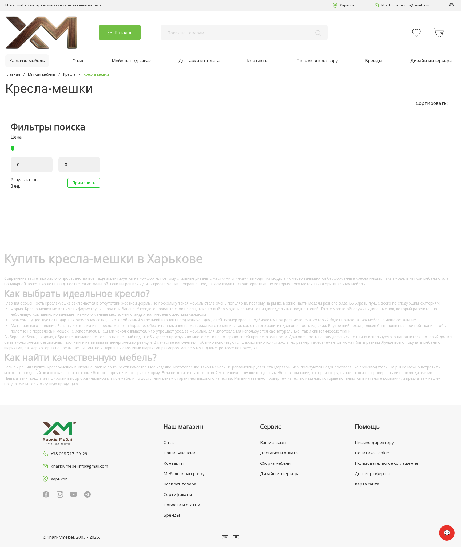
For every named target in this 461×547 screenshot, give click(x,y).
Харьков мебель (27, 61)
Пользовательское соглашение (386, 463)
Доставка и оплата (199, 61)
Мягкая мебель (41, 74)
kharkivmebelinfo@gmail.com (405, 5)
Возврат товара (180, 484)
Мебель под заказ (131, 61)
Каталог (123, 32)
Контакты (258, 61)
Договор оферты (372, 473)
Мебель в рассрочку (184, 473)
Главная (12, 74)
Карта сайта (367, 484)
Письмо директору (317, 61)
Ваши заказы (273, 442)
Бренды (374, 61)
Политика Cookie (372, 452)
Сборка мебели (275, 463)
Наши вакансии (179, 452)
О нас (78, 61)
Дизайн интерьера (431, 61)
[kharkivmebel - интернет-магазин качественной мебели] (41, 32)
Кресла (69, 74)
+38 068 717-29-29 (69, 453)
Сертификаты (178, 494)
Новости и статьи (182, 504)
